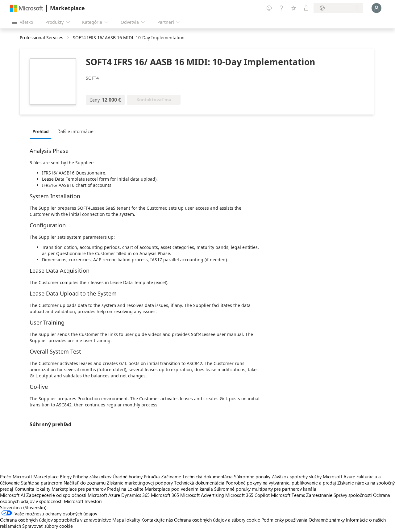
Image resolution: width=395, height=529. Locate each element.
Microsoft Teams (288, 495)
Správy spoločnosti (353, 495)
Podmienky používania (284, 520)
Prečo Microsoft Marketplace (29, 476)
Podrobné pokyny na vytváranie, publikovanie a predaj (281, 483)
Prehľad (40, 131)
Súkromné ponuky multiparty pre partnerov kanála (265, 489)
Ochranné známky (327, 520)
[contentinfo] (68, 38)
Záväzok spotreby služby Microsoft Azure (314, 476)
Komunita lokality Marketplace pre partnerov (60, 489)
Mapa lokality (126, 520)
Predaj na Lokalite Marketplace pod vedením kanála (160, 489)
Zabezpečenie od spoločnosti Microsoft (66, 495)
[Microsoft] (26, 8)
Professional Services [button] (41, 37)
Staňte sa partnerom (41, 483)
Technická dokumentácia (207, 476)
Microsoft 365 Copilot (247, 495)
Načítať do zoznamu (85, 483)
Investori (93, 501)
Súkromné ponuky (252, 476)
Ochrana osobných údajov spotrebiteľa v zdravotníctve (55, 520)
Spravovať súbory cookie (47, 526)
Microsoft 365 (165, 495)
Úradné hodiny (128, 476)
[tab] (42, 131)
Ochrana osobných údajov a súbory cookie (217, 520)
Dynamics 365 (135, 495)
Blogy (66, 476)
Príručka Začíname (162, 476)
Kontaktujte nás (157, 520)
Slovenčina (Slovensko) (23, 507)
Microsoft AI (12, 495)
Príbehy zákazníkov (92, 476)
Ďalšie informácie (75, 131)
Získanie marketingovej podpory (140, 483)
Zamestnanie (319, 495)
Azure (114, 495)
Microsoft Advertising (202, 495)
